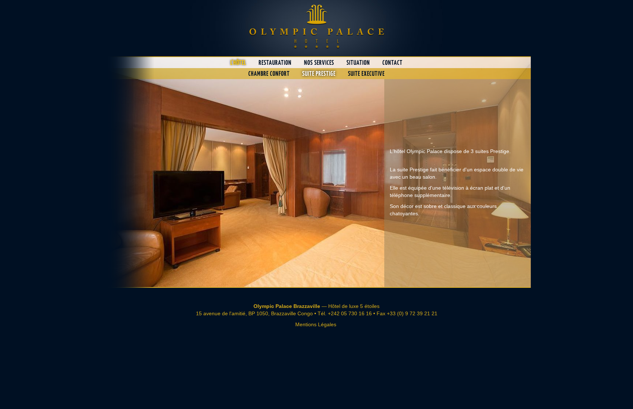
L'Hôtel (238, 63)
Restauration (275, 63)
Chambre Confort (269, 74)
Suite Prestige (319, 74)
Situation (358, 63)
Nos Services (319, 63)
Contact (392, 63)
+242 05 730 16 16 (350, 313)
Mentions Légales (315, 324)
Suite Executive (366, 74)
